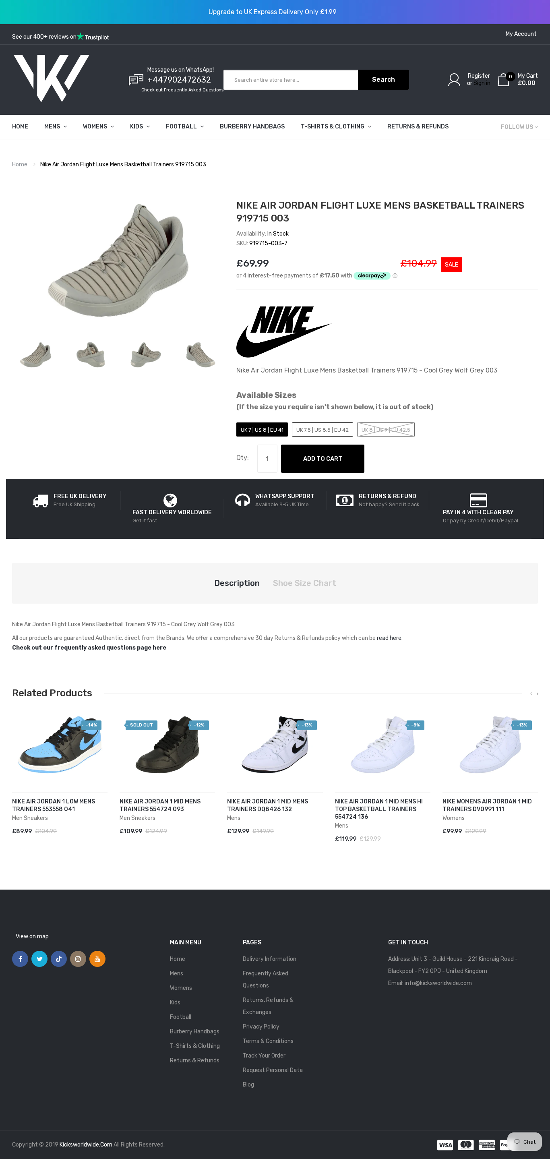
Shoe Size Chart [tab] (304, 583)
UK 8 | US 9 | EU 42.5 (386, 430)
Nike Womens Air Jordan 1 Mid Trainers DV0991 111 (487, 805)
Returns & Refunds (194, 1060)
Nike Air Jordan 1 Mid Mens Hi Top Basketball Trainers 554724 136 (379, 809)
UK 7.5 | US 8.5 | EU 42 (322, 430)
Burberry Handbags (194, 1031)
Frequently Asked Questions (265, 979)
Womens (181, 988)
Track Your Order (264, 1055)
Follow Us (517, 127)
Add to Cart (322, 458)
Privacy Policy (261, 1026)
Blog (248, 1084)
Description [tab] (237, 583)
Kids (175, 1002)
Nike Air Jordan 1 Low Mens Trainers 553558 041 (53, 805)
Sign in (481, 83)
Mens (176, 973)
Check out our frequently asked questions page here (89, 647)
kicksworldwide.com (86, 1144)
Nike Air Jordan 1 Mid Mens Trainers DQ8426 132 (267, 805)
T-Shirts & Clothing (195, 1046)
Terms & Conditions (268, 1041)
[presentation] (531, 694)
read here (389, 638)
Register (479, 75)
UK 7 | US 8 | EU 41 (262, 430)
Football (180, 1017)
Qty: (242, 458)
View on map (32, 936)
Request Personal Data (273, 1070)
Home (19, 164)
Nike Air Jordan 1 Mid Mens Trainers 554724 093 (160, 805)
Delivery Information (269, 959)
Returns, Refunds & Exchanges (268, 1006)
